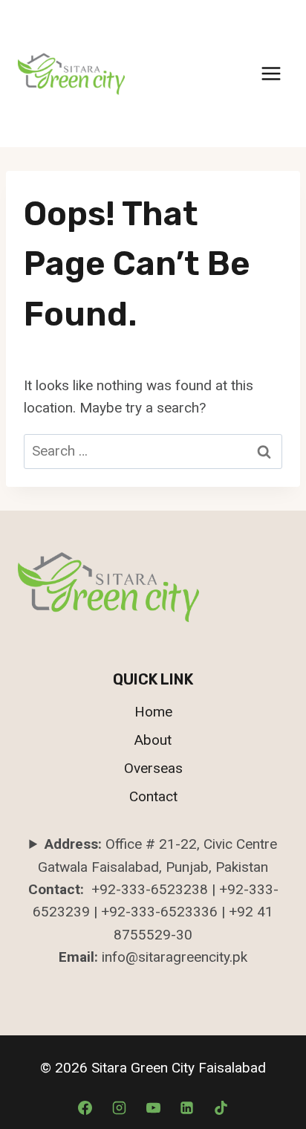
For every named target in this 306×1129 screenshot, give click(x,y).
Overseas (153, 768)
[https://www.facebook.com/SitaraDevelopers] (187, 1107)
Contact (153, 796)
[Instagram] (119, 1107)
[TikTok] (220, 1107)
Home (153, 711)
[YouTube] (153, 1107)
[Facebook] (85, 1107)
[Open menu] (270, 73)
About (153, 739)
